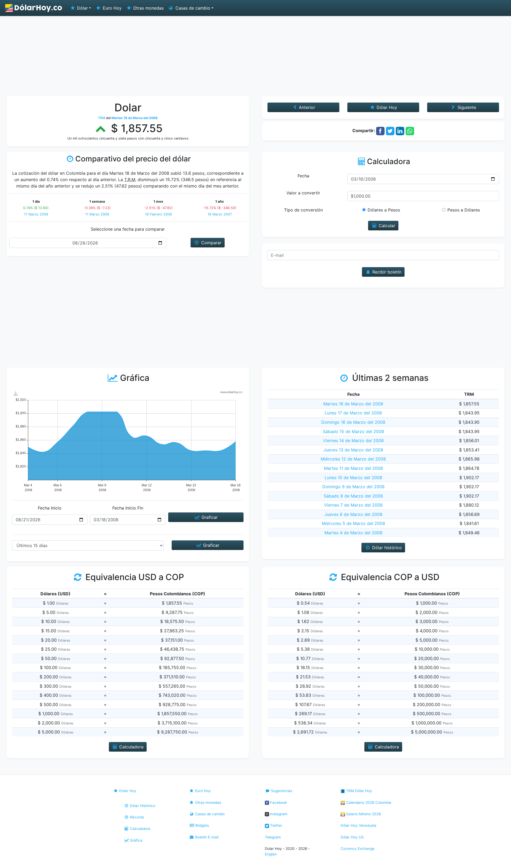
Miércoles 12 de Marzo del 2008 (353, 459)
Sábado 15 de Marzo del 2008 (353, 431)
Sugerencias (281, 791)
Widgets (201, 825)
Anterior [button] (306, 107)
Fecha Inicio (49, 508)
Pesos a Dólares (463, 210)
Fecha (303, 175)
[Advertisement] (255, 56)
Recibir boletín (386, 272)
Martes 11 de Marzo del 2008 (353, 468)
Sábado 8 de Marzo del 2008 (353, 496)
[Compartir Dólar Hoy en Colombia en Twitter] (390, 130)
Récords (136, 817)
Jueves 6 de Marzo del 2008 (353, 514)
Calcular (386, 225)
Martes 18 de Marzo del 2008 (353, 403)
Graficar (209, 517)
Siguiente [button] (466, 107)
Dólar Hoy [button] (386, 107)
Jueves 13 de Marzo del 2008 (353, 450)
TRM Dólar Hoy (358, 791)
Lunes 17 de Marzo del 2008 (353, 412)
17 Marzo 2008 (36, 214)
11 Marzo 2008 (97, 214)
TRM (101, 118)
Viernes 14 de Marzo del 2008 (353, 440)
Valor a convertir (303, 192)
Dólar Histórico (142, 806)
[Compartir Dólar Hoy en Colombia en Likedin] (400, 130)
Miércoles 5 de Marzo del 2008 (353, 523)
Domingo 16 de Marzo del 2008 (353, 422)
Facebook (278, 802)
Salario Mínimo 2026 (363, 814)
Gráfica (135, 840)
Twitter (275, 825)
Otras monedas (148, 8)
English (271, 854)
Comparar (210, 242)
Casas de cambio (209, 814)
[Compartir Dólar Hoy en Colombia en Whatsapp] (410, 130)
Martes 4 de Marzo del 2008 (353, 532)
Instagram (278, 814)
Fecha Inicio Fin (127, 508)
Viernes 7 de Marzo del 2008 (353, 505)
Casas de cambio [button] (192, 8)
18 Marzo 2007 (220, 214)
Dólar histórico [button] (386, 547)
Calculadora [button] (130, 746)
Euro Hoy (111, 8)
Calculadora (139, 828)
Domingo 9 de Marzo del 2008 (353, 486)
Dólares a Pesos (384, 210)
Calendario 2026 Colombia (368, 802)
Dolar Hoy (127, 791)
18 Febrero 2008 (158, 214)
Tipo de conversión (303, 210)
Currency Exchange (357, 848)
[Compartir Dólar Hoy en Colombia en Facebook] (380, 130)
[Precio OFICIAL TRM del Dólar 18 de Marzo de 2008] (33, 8)
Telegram (273, 837)
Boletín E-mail (206, 837)
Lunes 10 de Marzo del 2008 (353, 477)
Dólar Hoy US (352, 837)
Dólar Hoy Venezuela (358, 825)
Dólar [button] (82, 8)
